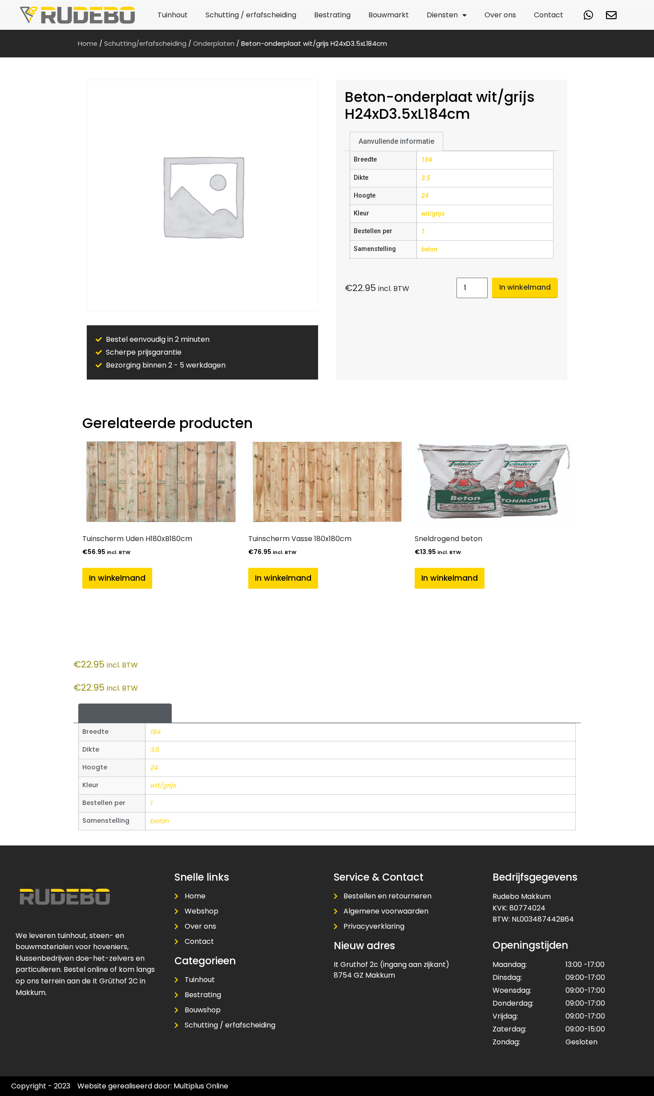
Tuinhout (172, 15)
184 (426, 160)
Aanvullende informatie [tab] (396, 141)
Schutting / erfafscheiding (251, 15)
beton (429, 249)
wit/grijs (432, 214)
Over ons (500, 15)
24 (424, 196)
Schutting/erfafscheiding (145, 43)
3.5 (425, 178)
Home (87, 43)
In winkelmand (525, 287)
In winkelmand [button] (117, 578)
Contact (548, 15)
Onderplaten (213, 43)
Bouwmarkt (388, 15)
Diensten (442, 15)
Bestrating (332, 15)
